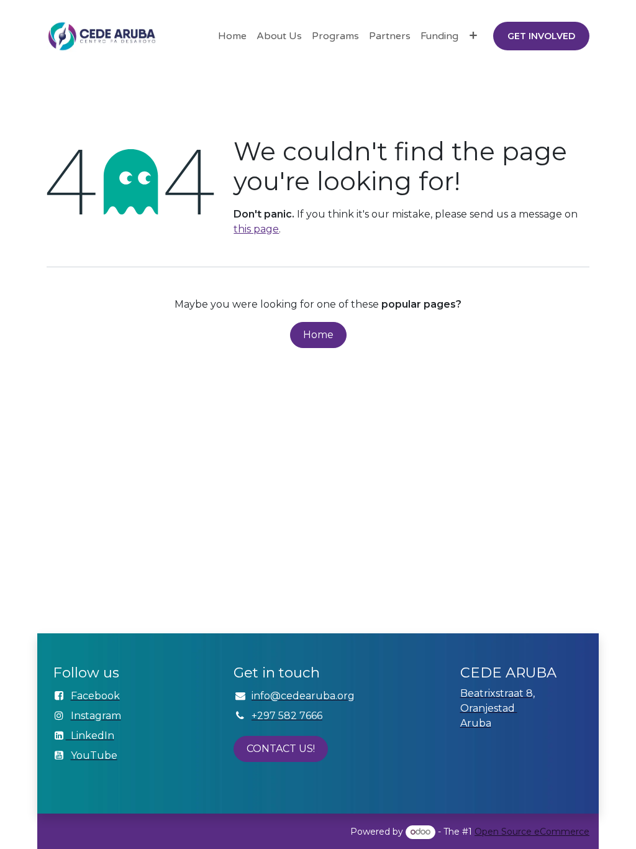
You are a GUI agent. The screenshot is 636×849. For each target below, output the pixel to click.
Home (318, 335)
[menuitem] (232, 36)
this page (256, 229)
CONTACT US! (281, 749)
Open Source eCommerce (532, 831)
